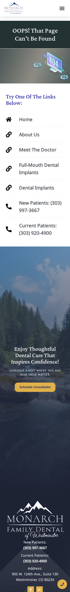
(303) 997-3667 (35, 547)
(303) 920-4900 (35, 561)
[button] (62, 8)
